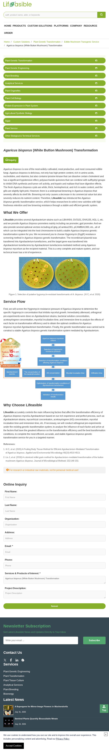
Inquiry (12, 160)
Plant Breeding (12, 75)
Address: (10, 532)
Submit (54, 606)
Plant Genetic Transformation (46, 42)
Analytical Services (14, 83)
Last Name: (11, 505)
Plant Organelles (12, 90)
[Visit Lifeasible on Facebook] (10, 660)
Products (19, 25)
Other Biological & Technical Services (22, 136)
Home (7, 25)
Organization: (12, 519)
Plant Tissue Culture (13, 680)
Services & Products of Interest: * (22, 573)
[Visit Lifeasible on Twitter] (5, 660)
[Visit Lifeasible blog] (22, 660)
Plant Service (11, 128)
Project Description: (15, 588)
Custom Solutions (40, 25)
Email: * (9, 546)
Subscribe (94, 640)
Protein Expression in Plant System (21, 105)
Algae (7, 121)
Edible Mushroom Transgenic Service (81, 42)
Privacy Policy (62, 739)
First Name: (11, 491)
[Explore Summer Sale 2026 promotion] (10, 352)
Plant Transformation (13, 676)
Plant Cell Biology (13, 98)
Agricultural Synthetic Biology (18, 113)
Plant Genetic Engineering (17, 68)
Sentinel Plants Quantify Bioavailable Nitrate (36, 719)
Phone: (9, 560)
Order (8, 33)
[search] (101, 15)
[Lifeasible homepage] (17, 4)
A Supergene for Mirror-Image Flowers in (41, 706)
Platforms (61, 25)
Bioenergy (8, 694)
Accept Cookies (14, 745)
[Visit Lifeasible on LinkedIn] (16, 660)
